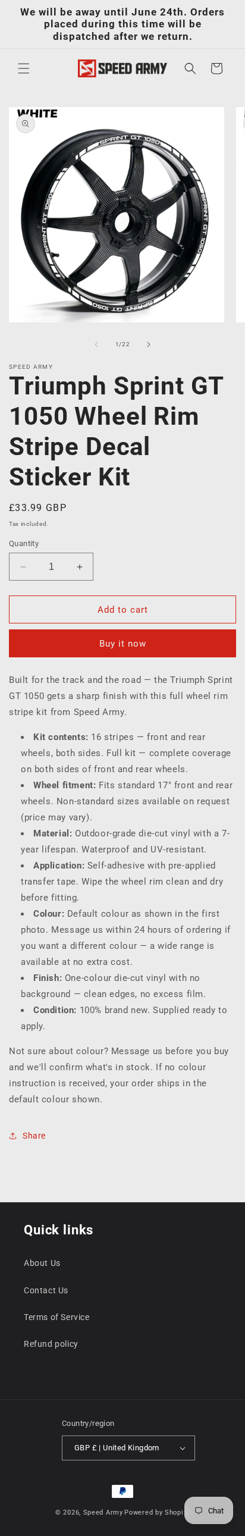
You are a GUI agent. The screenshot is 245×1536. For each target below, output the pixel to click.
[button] (24, 68)
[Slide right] (149, 344)
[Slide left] (96, 344)
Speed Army (103, 1512)
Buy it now (122, 643)
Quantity (24, 543)
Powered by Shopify (157, 1512)
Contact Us (46, 1290)
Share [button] (34, 1135)
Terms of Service (57, 1317)
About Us (42, 1263)
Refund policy (51, 1344)
